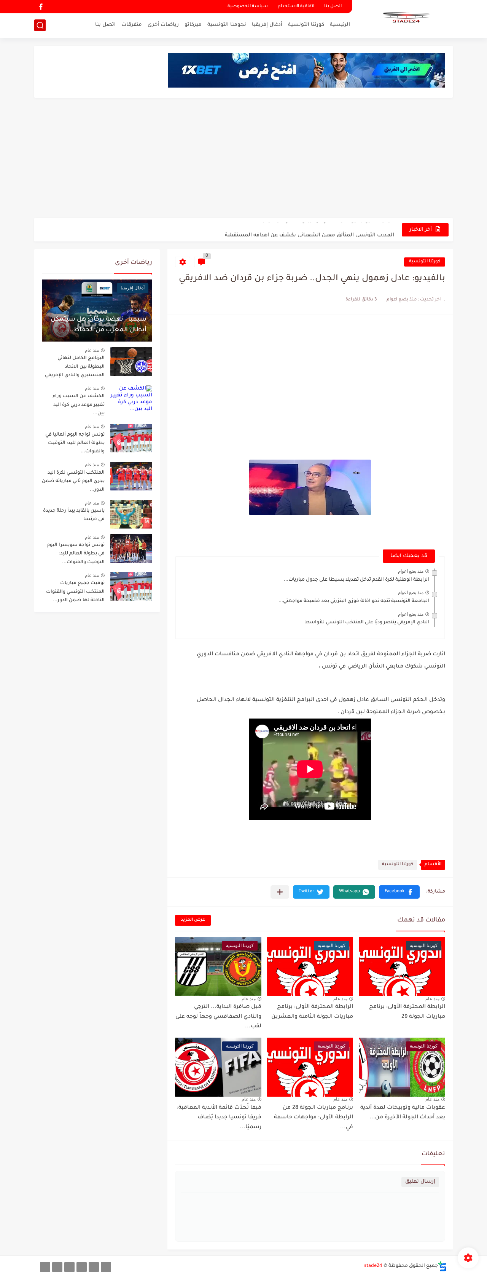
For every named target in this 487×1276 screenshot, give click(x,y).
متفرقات (131, 25)
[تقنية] (94, 1267)
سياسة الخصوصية (248, 6)
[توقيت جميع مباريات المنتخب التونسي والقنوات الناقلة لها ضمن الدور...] (131, 586)
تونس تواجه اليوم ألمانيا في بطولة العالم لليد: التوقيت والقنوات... (75, 443)
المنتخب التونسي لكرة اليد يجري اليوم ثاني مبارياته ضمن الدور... (73, 481)
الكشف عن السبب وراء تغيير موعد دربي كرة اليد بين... (79, 405)
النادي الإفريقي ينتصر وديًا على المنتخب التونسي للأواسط (367, 622)
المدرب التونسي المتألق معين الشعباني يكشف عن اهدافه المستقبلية (309, 229)
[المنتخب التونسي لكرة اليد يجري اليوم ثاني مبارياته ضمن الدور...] (131, 476)
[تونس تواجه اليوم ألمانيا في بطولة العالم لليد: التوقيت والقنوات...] (131, 438)
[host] (45, 1267)
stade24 (373, 1266)
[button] (399, 892)
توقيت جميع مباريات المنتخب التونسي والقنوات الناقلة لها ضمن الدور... (75, 592)
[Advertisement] (243, 158)
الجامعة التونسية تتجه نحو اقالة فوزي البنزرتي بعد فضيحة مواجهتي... (354, 601)
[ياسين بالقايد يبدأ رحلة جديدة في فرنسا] (131, 514)
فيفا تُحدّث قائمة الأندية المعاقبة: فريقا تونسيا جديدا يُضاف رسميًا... (219, 1118)
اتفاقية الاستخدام (296, 6)
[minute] (69, 1267)
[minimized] (57, 1267)
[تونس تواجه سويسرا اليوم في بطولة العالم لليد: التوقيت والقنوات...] (131, 548)
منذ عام (432, 998)
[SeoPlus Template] (442, 1266)
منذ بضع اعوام (410, 571)
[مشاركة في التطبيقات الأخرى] (280, 892)
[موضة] (81, 1267)
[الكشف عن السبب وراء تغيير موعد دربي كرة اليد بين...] (131, 399)
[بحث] (40, 25)
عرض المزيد (193, 920)
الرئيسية (340, 25)
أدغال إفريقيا (267, 25)
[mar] (106, 1267)
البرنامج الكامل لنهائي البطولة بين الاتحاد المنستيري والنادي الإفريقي (75, 367)
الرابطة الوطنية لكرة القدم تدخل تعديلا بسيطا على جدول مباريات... (356, 580)
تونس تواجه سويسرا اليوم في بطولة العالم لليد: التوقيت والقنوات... (76, 554)
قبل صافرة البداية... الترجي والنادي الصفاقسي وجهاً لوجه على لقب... (218, 1017)
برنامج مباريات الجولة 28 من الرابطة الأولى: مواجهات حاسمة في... (313, 1118)
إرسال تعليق (420, 1182)
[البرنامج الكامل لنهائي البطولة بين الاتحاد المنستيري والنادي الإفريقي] (131, 361)
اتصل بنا (333, 6)
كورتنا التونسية (306, 25)
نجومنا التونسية (226, 25)
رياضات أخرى (163, 25)
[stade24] (405, 18)
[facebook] (40, 7)
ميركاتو (193, 25)
